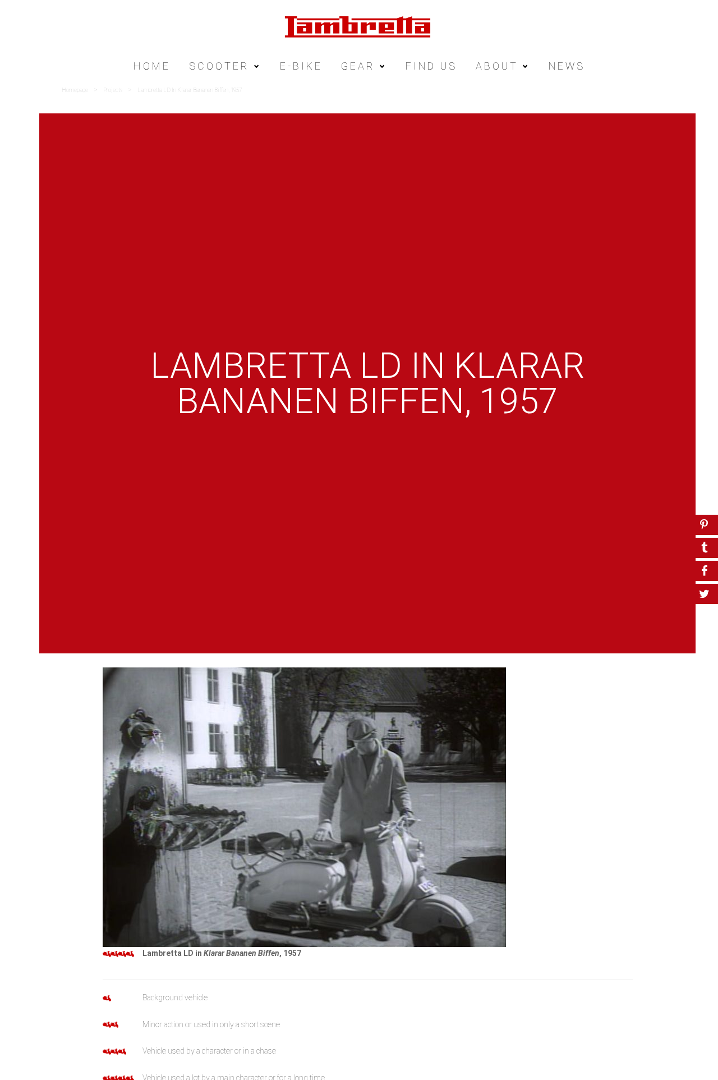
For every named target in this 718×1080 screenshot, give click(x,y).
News (567, 66)
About (497, 66)
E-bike (301, 66)
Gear (358, 66)
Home (152, 66)
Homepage (75, 90)
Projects (112, 90)
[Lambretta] (359, 26)
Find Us (431, 66)
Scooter (219, 66)
